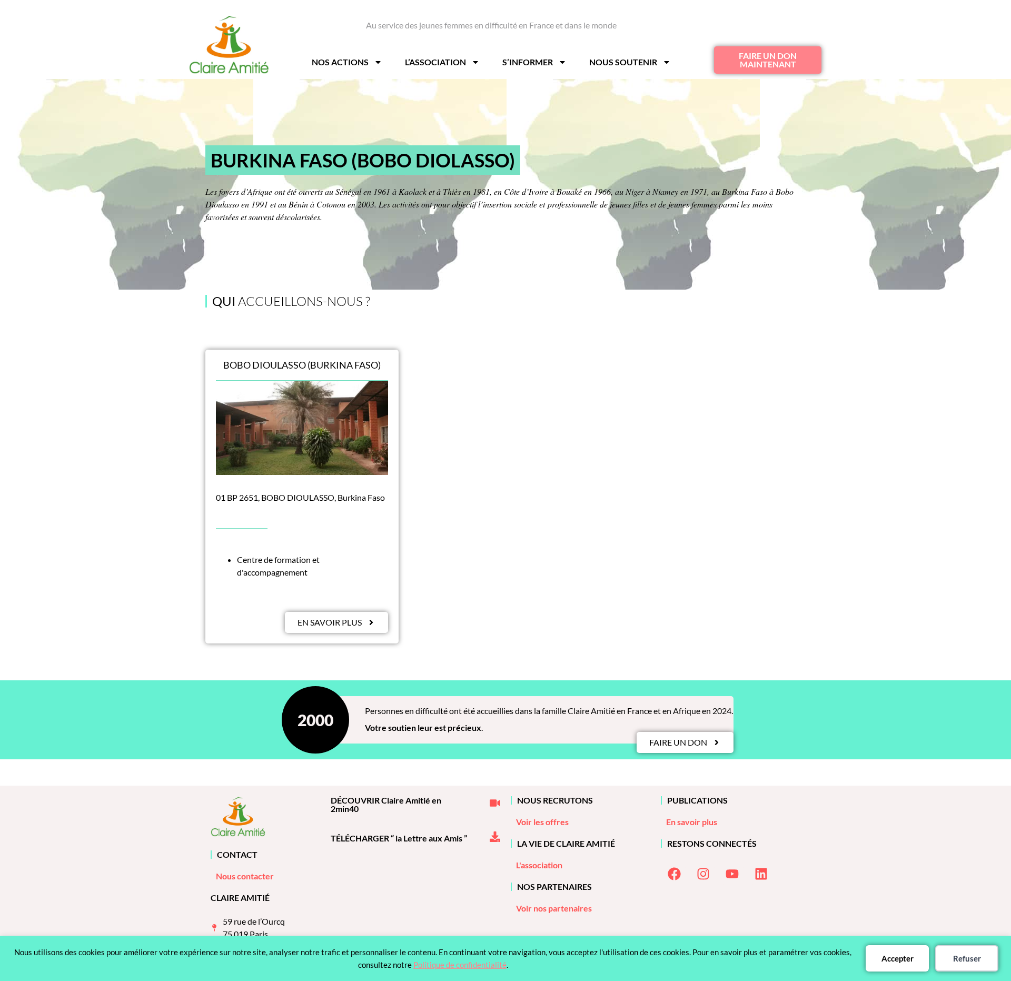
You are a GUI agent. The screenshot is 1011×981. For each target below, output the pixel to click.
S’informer (527, 62)
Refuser (967, 958)
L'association (539, 865)
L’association (435, 62)
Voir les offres (542, 822)
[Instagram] (703, 874)
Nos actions (340, 62)
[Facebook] (674, 874)
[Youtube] (732, 874)
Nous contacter (245, 876)
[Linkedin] (761, 874)
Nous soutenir (623, 62)
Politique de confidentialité (460, 964)
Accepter (897, 958)
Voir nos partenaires (554, 908)
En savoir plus (691, 822)
